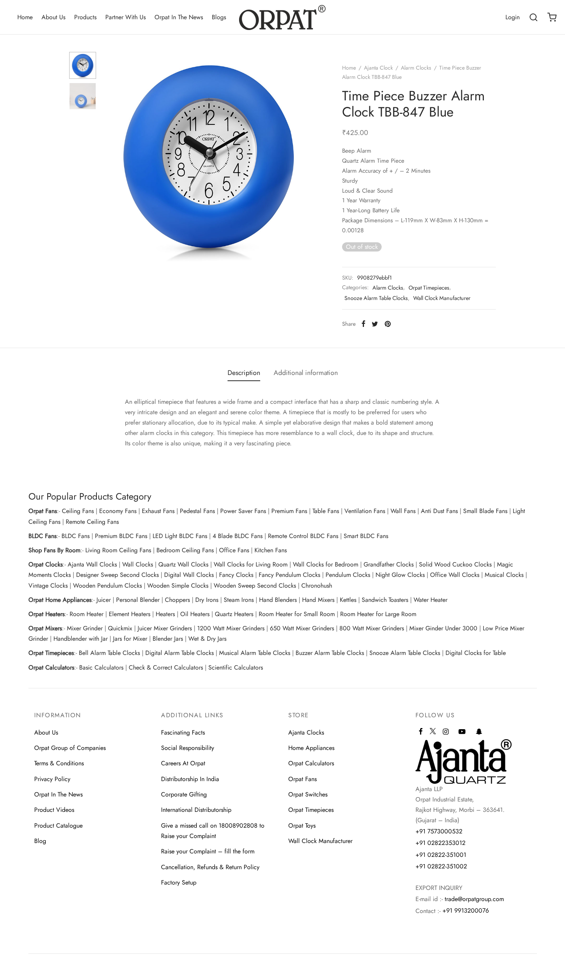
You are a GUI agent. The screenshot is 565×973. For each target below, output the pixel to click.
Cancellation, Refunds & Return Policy (210, 867)
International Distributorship (196, 809)
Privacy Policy (52, 779)
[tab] (244, 373)
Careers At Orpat (183, 763)
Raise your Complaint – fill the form (207, 851)
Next (305, 157)
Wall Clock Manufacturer (441, 298)
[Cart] (552, 17)
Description (244, 373)
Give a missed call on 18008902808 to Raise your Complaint (212, 830)
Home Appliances (311, 747)
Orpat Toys (302, 825)
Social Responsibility (187, 747)
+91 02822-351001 (440, 854)
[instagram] (446, 732)
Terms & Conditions (59, 763)
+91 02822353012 (440, 842)
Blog (40, 840)
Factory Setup (178, 882)
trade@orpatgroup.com (474, 899)
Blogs (219, 17)
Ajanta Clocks (306, 732)
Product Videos (54, 809)
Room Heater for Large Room (378, 614)
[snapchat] (479, 732)
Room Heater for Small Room (297, 614)
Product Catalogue (58, 825)
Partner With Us (125, 17)
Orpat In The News (179, 17)
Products (85, 17)
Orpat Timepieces (429, 288)
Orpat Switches (307, 794)
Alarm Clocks (416, 68)
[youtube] (462, 732)
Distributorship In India (190, 779)
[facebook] (420, 732)
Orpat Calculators (311, 763)
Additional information (306, 373)
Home (25, 17)
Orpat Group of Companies (70, 747)
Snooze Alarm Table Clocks (376, 298)
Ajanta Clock (378, 68)
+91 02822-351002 (441, 866)
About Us (53, 17)
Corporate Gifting (184, 794)
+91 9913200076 (465, 910)
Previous (111, 157)
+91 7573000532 (438, 831)
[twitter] (433, 734)
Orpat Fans (302, 779)
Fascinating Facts (183, 732)
